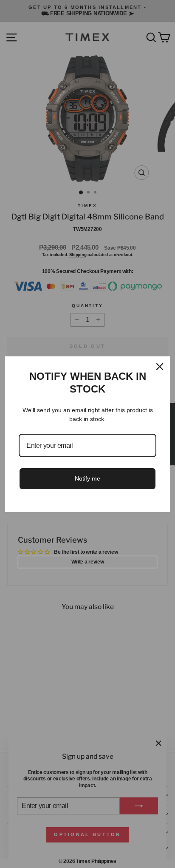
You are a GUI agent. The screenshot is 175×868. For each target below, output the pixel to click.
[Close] (160, 366)
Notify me (87, 478)
